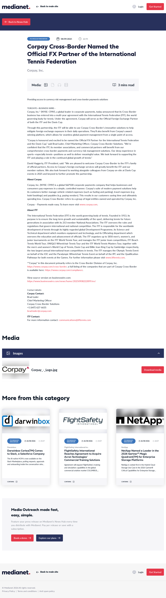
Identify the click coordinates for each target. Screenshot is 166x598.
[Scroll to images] (46, 85)
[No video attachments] (66, 85)
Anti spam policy (47, 591)
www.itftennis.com (115, 257)
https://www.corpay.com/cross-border (47, 266)
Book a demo (20, 538)
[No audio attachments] (59, 85)
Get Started (155, 6)
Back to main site (49, 6)
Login (140, 6)
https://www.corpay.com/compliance (64, 270)
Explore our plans (47, 538)
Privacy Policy (8, 591)
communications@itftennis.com (75, 320)
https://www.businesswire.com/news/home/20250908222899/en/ (61, 281)
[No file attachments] (53, 85)
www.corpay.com (88, 204)
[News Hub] (16, 6)
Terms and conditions (27, 591)
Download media (152, 369)
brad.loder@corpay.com (39, 310)
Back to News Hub (18, 21)
